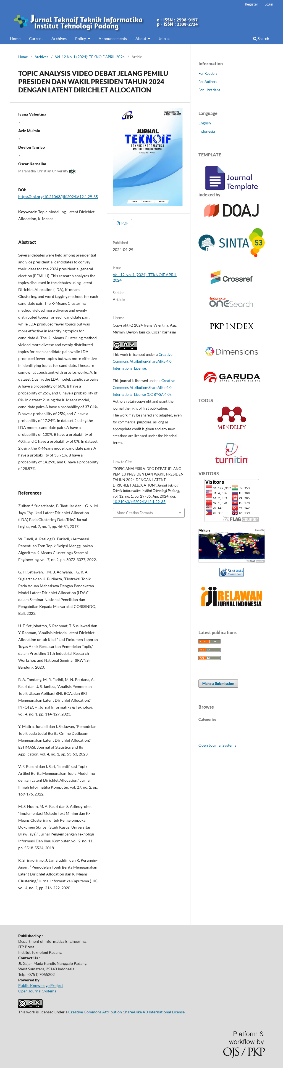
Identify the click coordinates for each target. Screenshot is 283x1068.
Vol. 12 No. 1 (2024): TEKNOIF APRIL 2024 (90, 57)
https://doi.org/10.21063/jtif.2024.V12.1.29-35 (58, 196)
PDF (124, 223)
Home (15, 38)
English (204, 123)
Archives (59, 38)
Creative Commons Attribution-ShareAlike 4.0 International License (142, 361)
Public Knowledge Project (40, 985)
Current (36, 38)
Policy (81, 38)
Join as (164, 38)
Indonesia (206, 131)
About (141, 38)
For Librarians (209, 90)
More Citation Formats (135, 513)
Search (263, 38)
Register (251, 4)
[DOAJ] (231, 219)
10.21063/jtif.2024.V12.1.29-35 (139, 502)
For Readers (208, 73)
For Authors (207, 81)
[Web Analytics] (231, 572)
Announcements (113, 38)
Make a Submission (218, 683)
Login (268, 4)
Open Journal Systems (217, 745)
